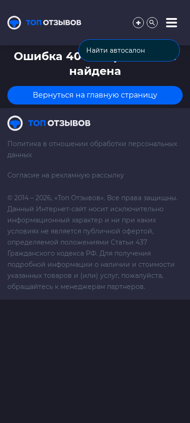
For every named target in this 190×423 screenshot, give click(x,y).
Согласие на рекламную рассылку (65, 175)
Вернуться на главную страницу (95, 95)
